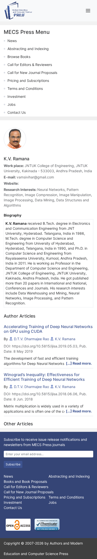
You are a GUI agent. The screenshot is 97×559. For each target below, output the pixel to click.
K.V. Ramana (65, 339)
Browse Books (18, 57)
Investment (16, 96)
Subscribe (13, 464)
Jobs (11, 104)
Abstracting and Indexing (28, 49)
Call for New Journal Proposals (32, 72)
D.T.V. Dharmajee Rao (31, 339)
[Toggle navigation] (88, 10)
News (12, 41)
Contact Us (16, 112)
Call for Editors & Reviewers (29, 64)
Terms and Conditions (25, 88)
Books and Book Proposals (25, 481)
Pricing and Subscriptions (28, 80)
